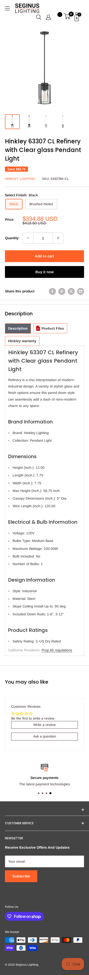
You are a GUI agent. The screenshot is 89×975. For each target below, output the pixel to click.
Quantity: (12, 238)
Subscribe (21, 876)
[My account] (48, 17)
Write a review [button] (44, 725)
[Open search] (39, 17)
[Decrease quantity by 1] (28, 238)
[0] (67, 17)
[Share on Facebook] (52, 291)
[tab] (18, 328)
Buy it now (44, 272)
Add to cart (44, 256)
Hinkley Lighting (20, 179)
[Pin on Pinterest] (61, 291)
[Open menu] (7, 8)
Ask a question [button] (44, 736)
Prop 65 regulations (57, 650)
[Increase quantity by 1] (58, 238)
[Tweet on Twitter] (71, 291)
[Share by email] (80, 291)
